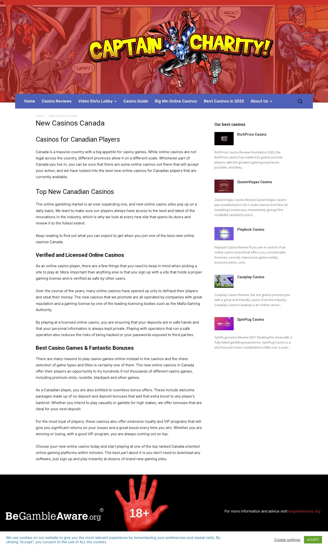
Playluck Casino (250, 229)
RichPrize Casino (252, 134)
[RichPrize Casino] (224, 138)
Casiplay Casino (250, 277)
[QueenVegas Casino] (224, 186)
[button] (300, 101)
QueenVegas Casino (254, 182)
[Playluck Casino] (224, 233)
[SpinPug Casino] (224, 323)
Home (40, 116)
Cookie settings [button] (287, 540)
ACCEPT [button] (313, 540)
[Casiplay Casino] (224, 281)
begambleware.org (304, 511)
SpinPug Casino (250, 319)
